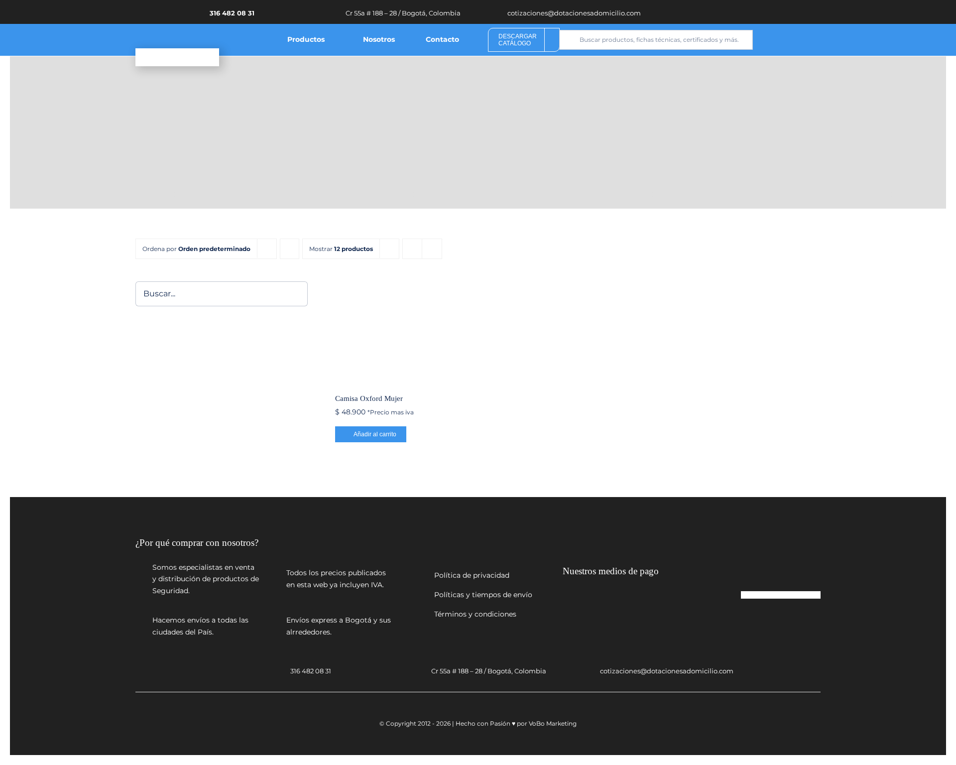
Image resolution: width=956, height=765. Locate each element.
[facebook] (727, 11)
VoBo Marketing (553, 723)
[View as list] (432, 248)
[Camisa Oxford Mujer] (388, 331)
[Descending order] (289, 249)
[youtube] (742, 11)
